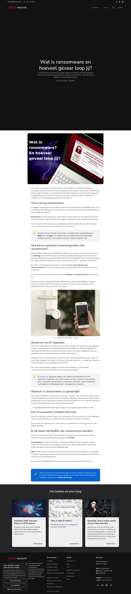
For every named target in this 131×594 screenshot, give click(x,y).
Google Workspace (52, 564)
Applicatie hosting (52, 577)
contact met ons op (64, 477)
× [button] (26, 564)
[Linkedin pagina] (122, 1)
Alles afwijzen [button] (15, 585)
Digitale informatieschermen (55, 573)
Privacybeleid (71, 573)
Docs (68, 567)
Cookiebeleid (70, 576)
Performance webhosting (54, 586)
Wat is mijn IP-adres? (53, 591)
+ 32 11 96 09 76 (30, 2)
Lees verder (14, 577)
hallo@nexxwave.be (106, 580)
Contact (120, 8)
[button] (15, 589)
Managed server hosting (54, 580)
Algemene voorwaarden (74, 570)
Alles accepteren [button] (15, 581)
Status (68, 579)
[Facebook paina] (102, 585)
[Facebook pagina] (119, 1)
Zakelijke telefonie (52, 570)
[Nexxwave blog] (111, 585)
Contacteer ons (71, 561)
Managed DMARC (52, 567)
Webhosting (50, 583)
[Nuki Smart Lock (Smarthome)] (65, 313)
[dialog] (15, 577)
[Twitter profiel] (116, 1)
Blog (113, 8)
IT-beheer (50, 561)
